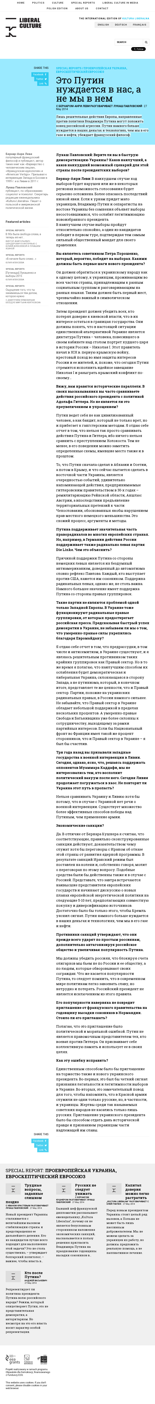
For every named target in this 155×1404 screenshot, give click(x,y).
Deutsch (121, 24)
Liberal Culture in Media (120, 3)
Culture (58, 3)
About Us (81, 8)
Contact (102, 8)
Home (21, 3)
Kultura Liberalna (135, 18)
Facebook (38, 74)
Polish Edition (57, 8)
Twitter (40, 79)
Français (139, 24)
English (103, 24)
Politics (38, 3)
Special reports (83, 3)
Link (41, 83)
